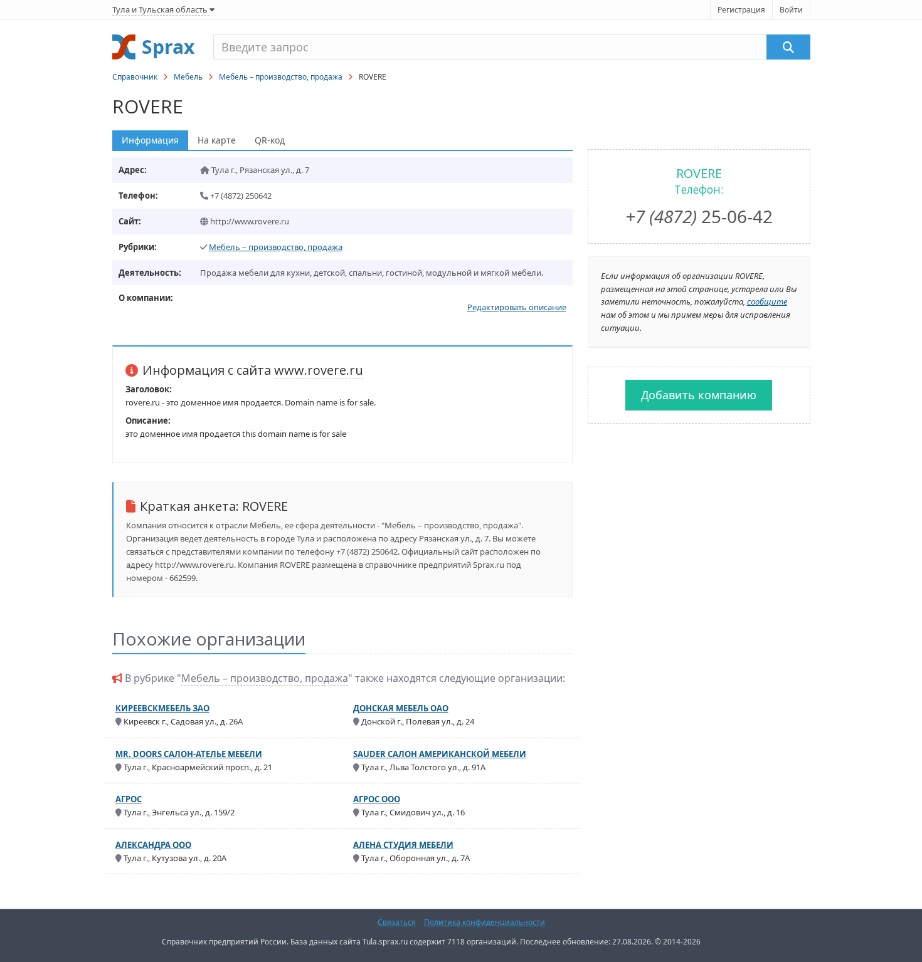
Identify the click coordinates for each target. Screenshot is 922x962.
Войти (791, 9)
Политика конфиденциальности (484, 922)
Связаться (397, 922)
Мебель (188, 76)
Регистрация (741, 9)
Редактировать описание (516, 307)
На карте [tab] (217, 140)
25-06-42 (699, 216)
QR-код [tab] (270, 140)
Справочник (134, 76)
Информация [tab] (150, 140)
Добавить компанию (698, 394)
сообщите (767, 301)
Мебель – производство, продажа (280, 76)
